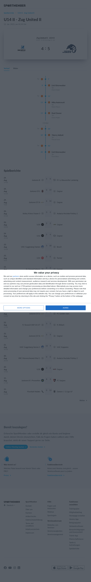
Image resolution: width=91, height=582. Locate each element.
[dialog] (45, 291)
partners (16, 276)
